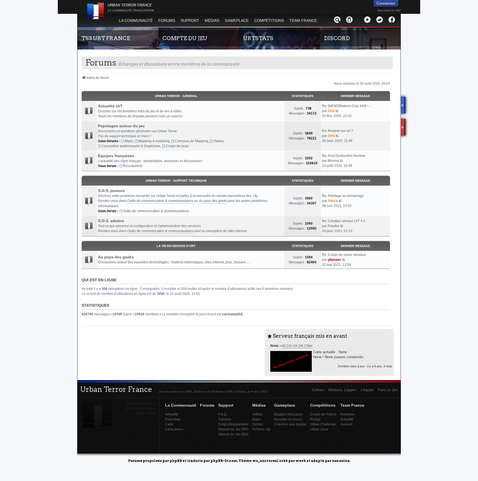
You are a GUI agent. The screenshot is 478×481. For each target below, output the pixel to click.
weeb (300, 460)
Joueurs (346, 424)
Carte (169, 424)
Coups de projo (177, 146)
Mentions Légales (342, 390)
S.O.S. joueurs (111, 190)
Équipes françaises (116, 156)
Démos (257, 424)
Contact (318, 390)
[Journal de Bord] (349, 19)
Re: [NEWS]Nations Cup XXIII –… (347, 106)
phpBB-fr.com (224, 460)
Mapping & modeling (154, 141)
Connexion (385, 3)
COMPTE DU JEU (184, 38)
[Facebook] (391, 19)
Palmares (347, 414)
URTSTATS (258, 38)
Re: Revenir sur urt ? (337, 131)
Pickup (315, 419)
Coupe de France (323, 414)
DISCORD (337, 38)
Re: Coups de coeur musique (344, 255)
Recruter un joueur (288, 419)
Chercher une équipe (290, 424)
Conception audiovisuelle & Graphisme (131, 146)
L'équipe (367, 390)
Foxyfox (333, 226)
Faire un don (388, 390)
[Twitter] (379, 19)
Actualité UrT (110, 106)
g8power (334, 260)
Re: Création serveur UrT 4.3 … (345, 221)
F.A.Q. (222, 414)
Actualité (171, 414)
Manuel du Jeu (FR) (233, 429)
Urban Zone (319, 429)
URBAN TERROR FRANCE (131, 7)
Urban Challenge (323, 424)
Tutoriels (224, 419)
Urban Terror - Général (176, 96)
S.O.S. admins (111, 221)
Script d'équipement (233, 424)
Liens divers (174, 429)
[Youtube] (367, 19)
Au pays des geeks (213, 201)
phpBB (176, 460)
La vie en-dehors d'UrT (176, 246)
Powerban (173, 419)
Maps (129, 141)
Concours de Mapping (191, 141)
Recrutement (132, 166)
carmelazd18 (232, 314)
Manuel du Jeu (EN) (233, 434)
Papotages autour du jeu (121, 126)
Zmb (331, 111)
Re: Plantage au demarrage (343, 196)
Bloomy (333, 161)
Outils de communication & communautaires (160, 201)
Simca (333, 201)
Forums (166, 20)
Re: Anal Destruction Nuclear (343, 156)
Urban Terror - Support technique (176, 180)
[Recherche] (337, 19)
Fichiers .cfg (261, 429)
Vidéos (218, 141)
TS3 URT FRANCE (106, 38)
